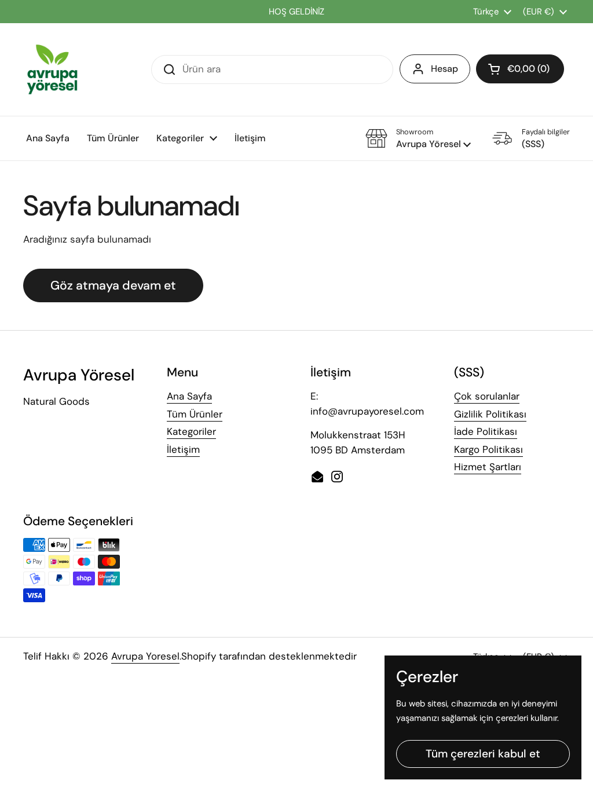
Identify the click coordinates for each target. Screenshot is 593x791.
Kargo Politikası (488, 449)
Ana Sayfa (189, 396)
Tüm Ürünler (194, 414)
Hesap (444, 69)
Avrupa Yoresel (145, 656)
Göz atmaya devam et (113, 285)
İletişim (183, 449)
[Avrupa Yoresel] (52, 69)
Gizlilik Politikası (490, 414)
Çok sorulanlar (486, 396)
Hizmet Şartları (487, 466)
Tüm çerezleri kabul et (483, 753)
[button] (520, 68)
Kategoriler (191, 431)
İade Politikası (485, 431)
